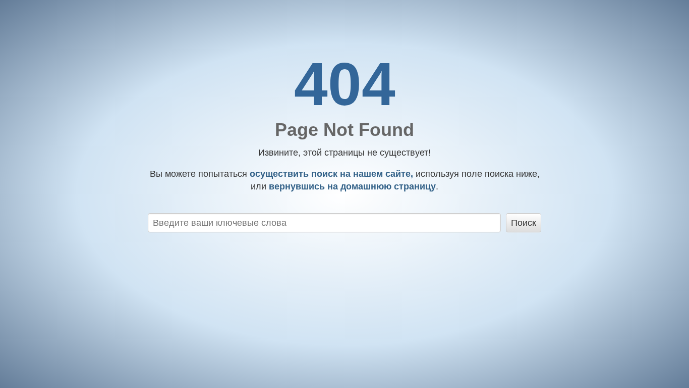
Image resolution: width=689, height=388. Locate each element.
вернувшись (351, 186)
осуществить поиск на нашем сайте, (330, 174)
